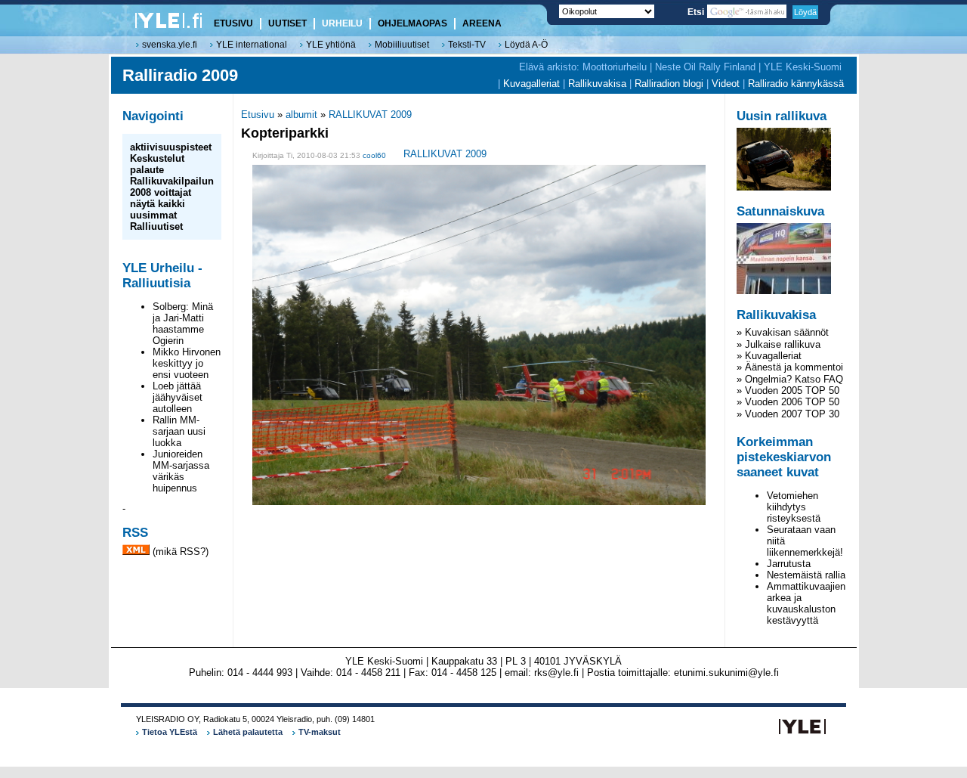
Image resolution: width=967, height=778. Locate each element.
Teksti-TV (467, 44)
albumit (301, 114)
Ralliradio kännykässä (796, 83)
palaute (147, 169)
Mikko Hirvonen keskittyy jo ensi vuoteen (187, 363)
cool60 (374, 155)
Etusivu (257, 114)
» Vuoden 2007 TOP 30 (788, 414)
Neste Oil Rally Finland (705, 67)
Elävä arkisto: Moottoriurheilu (583, 67)
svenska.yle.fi (169, 44)
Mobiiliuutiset (402, 44)
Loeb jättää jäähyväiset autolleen (177, 397)
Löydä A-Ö (526, 44)
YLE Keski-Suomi (803, 67)
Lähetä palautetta (248, 731)
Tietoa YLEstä (169, 731)
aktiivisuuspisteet (171, 147)
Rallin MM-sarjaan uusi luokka (179, 431)
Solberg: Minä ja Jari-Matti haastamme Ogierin (183, 323)
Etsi (696, 12)
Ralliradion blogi (669, 83)
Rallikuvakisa (597, 83)
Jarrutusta (789, 563)
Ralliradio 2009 (180, 75)
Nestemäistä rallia (806, 575)
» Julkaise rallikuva (778, 344)
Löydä (805, 12)
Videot (726, 83)
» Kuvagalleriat (769, 355)
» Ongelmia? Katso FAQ (790, 379)
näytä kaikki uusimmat (157, 209)
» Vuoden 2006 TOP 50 (788, 402)
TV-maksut (319, 731)
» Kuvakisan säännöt (783, 332)
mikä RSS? (180, 551)
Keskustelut (157, 158)
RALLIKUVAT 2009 (370, 114)
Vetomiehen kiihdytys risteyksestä (793, 507)
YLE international (251, 44)
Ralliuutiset (156, 226)
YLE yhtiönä (331, 44)
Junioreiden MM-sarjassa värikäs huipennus (181, 471)
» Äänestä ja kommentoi (790, 367)
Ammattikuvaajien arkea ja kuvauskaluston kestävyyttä (806, 603)
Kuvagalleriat (531, 83)
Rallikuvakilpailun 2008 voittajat (172, 186)
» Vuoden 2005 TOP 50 (788, 390)
